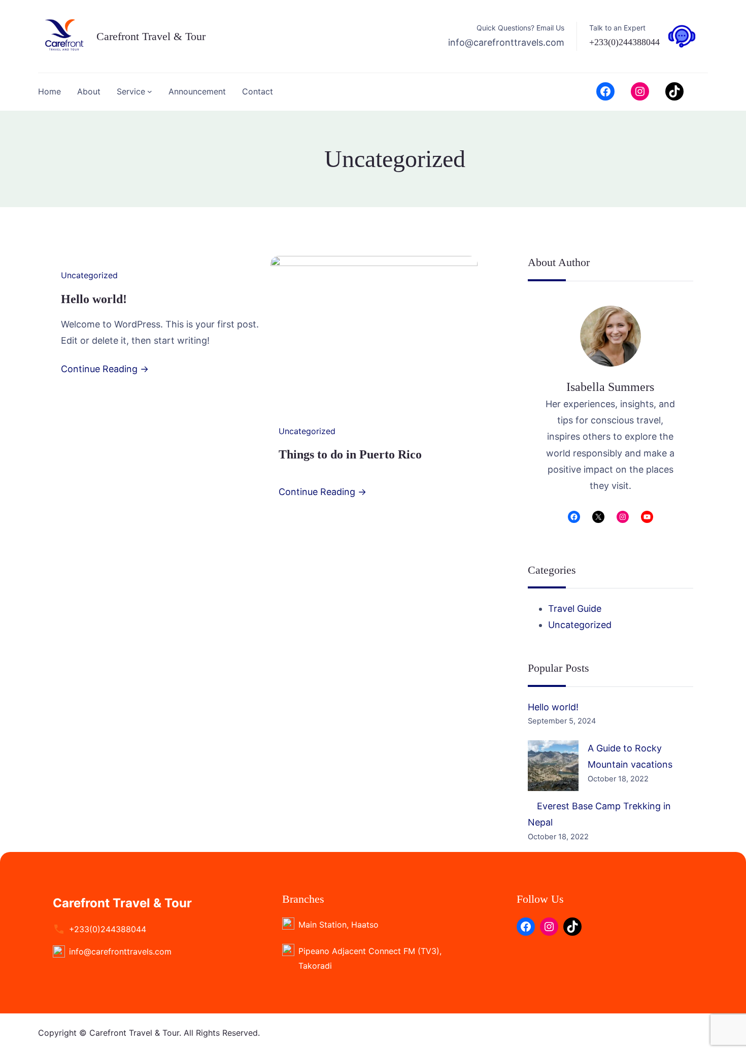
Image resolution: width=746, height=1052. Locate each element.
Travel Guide (574, 608)
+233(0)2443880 (620, 42)
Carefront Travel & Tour (151, 36)
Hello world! (94, 299)
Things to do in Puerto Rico (350, 454)
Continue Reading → (105, 369)
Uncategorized (89, 275)
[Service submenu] (149, 91)
